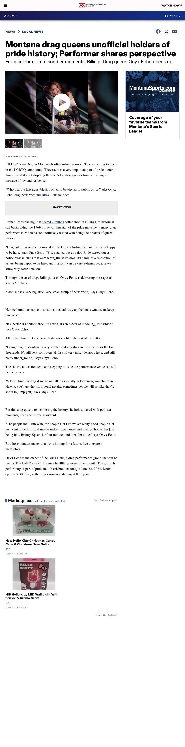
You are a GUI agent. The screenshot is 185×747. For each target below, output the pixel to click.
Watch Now (170, 5)
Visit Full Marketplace (106, 500)
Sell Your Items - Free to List (49, 501)
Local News (33, 31)
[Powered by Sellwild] (113, 615)
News (10, 31)
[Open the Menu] (5, 5)
